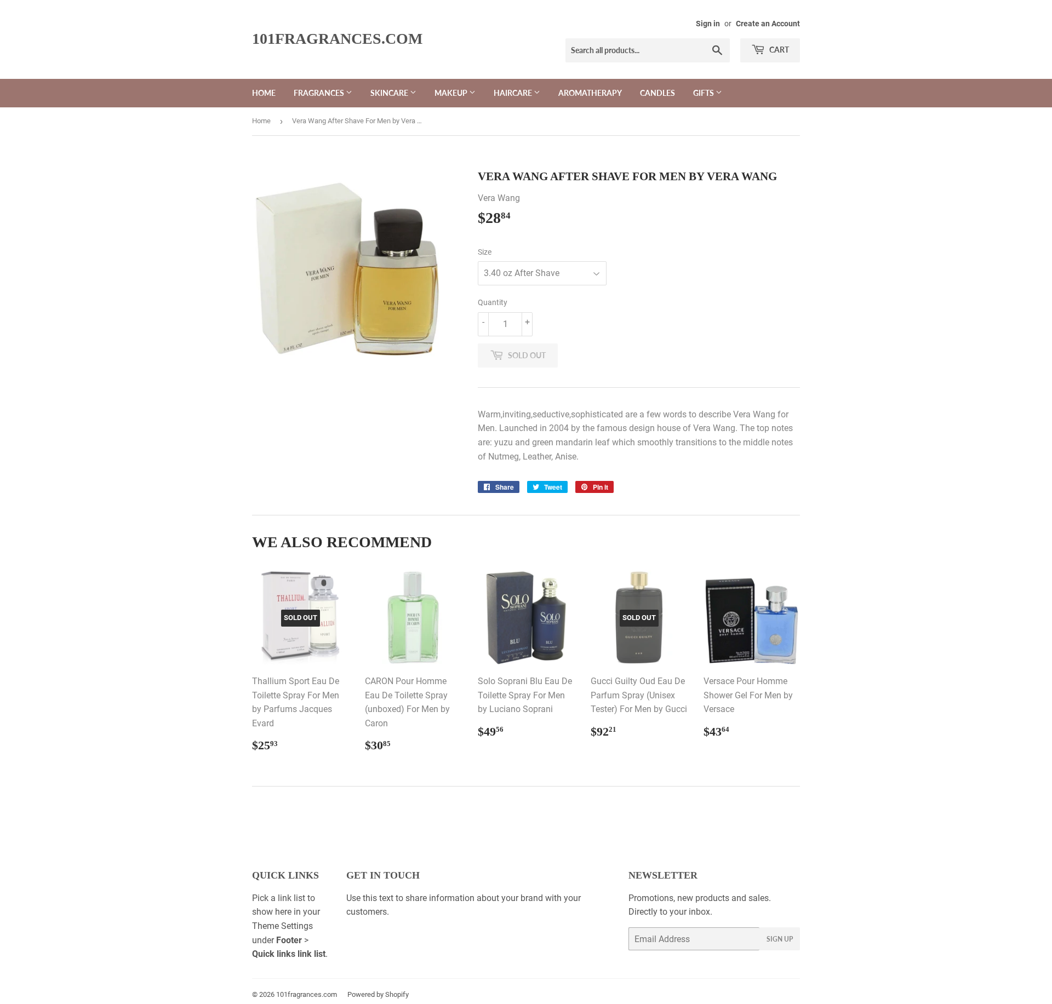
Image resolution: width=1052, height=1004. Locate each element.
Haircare (514, 92)
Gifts (704, 92)
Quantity (492, 302)
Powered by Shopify (378, 994)
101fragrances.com (337, 38)
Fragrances (320, 92)
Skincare (390, 92)
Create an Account (768, 23)
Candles (657, 92)
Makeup (451, 92)
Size (484, 252)
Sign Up (780, 939)
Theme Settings (282, 926)
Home (264, 92)
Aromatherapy (590, 92)
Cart (778, 49)
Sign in (708, 23)
